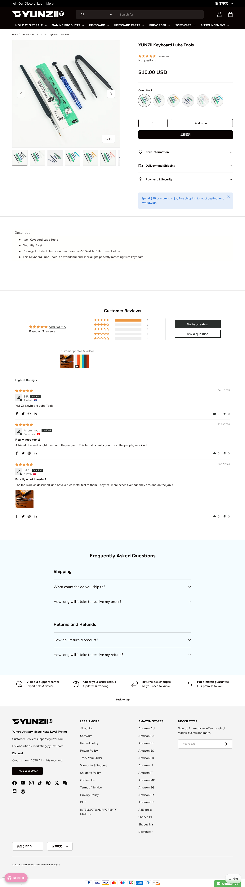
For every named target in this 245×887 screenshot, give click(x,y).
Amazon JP (145, 765)
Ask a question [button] (197, 334)
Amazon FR (146, 758)
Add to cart (202, 123)
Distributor (145, 832)
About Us (86, 728)
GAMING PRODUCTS (66, 25)
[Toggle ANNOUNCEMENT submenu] (228, 25)
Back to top (123, 699)
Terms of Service (91, 787)
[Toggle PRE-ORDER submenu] (169, 25)
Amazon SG (146, 787)
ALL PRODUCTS (30, 34)
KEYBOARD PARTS (127, 25)
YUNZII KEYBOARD (30, 864)
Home (15, 34)
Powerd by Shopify (50, 864)
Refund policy (89, 743)
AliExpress (145, 809)
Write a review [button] (197, 324)
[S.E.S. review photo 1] (24, 499)
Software (86, 736)
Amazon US (146, 802)
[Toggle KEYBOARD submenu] (108, 25)
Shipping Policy (90, 772)
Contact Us (87, 780)
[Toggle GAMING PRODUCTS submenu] (83, 25)
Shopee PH (145, 817)
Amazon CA (146, 736)
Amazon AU (146, 728)
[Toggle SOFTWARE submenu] (194, 25)
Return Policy (89, 750)
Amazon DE (146, 743)
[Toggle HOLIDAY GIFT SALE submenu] (45, 25)
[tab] (23, 233)
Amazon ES (146, 750)
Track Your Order (27, 770)
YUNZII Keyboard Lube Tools (55, 34)
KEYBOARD (97, 25)
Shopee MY (145, 824)
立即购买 (185, 134)
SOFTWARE (183, 25)
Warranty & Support (93, 765)
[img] (24, 391)
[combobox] (140, 14)
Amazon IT (145, 772)
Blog (83, 802)
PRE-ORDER (157, 25)
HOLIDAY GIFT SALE (29, 25)
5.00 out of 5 (57, 327)
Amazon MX (146, 780)
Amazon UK (146, 795)
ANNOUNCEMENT (213, 25)
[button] (230, 14)
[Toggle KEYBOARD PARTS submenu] (143, 25)
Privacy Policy (89, 795)
